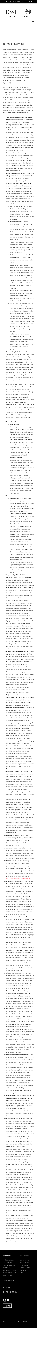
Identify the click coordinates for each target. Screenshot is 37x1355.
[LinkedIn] (10, 1291)
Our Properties (24, 1259)
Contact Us (23, 1269)
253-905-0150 (12, 1272)
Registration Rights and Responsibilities (18, 877)
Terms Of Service (25, 1266)
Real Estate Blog (24, 1261)
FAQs (21, 1272)
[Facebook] (3, 1291)
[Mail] (16, 1291)
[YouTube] (13, 1291)
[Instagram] (7, 1291)
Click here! (10, 1274)
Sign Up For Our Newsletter (17, 1)
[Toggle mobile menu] (33, 20)
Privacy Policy (24, 1264)
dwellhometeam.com (9, 1279)
